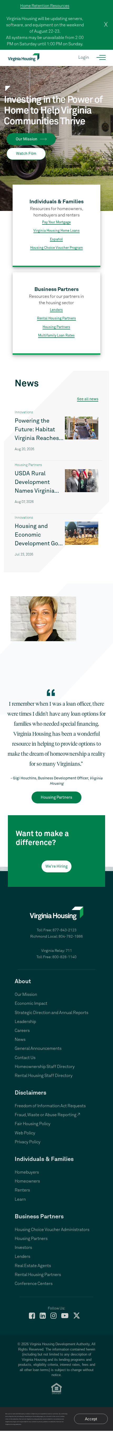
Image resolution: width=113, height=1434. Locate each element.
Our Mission (26, 139)
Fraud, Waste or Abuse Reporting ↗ (47, 1115)
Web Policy (25, 1133)
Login (83, 57)
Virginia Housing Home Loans (56, 231)
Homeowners (27, 1181)
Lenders (56, 310)
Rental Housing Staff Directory (44, 1076)
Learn (20, 1199)
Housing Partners (56, 327)
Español (56, 239)
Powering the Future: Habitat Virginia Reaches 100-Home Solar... (38, 430)
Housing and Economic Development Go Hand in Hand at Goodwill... (36, 535)
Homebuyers (27, 1172)
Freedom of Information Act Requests (50, 1106)
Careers (22, 1030)
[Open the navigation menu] (101, 57)
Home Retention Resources (44, 6)
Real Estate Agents (33, 1266)
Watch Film (26, 154)
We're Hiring (56, 866)
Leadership (25, 1022)
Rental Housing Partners (56, 318)
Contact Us (25, 1058)
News (20, 1039)
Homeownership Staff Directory (45, 1067)
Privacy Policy (27, 1142)
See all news (87, 399)
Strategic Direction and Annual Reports (51, 1013)
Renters (22, 1190)
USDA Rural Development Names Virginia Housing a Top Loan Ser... (34, 483)
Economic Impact (31, 1003)
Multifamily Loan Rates (56, 335)
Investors (23, 1247)
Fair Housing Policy (32, 1124)
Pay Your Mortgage (56, 222)
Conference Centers (34, 1284)
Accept (91, 1419)
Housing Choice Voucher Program (56, 248)
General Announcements (38, 1048)
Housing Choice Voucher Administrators (52, 1230)
